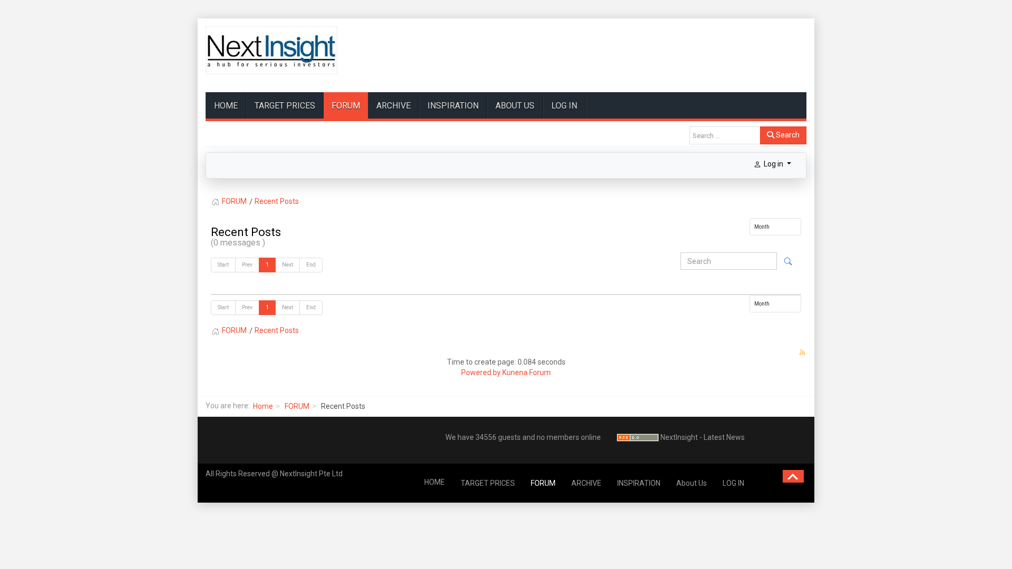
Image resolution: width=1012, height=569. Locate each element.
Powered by (481, 372)
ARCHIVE (393, 106)
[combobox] (725, 135)
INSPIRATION (453, 106)
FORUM (346, 106)
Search (787, 135)
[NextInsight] (271, 50)
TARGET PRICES (285, 106)
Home (263, 406)
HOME (226, 106)
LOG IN (564, 106)
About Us (514, 106)
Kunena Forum (526, 372)
